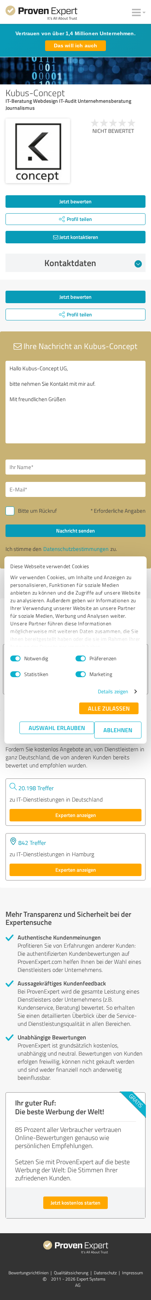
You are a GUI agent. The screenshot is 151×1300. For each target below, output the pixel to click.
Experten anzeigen (75, 814)
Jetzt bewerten (75, 201)
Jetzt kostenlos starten (75, 1202)
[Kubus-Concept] (37, 150)
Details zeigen (113, 691)
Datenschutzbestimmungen (75, 549)
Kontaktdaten (70, 263)
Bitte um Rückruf (37, 511)
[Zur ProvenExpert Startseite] (41, 14)
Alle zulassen (109, 708)
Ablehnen (117, 730)
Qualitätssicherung (71, 1273)
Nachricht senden (75, 530)
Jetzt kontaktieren (78, 236)
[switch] (81, 658)
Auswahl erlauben (57, 727)
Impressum (132, 1273)
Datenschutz (105, 1273)
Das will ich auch (75, 45)
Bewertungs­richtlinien (28, 1273)
